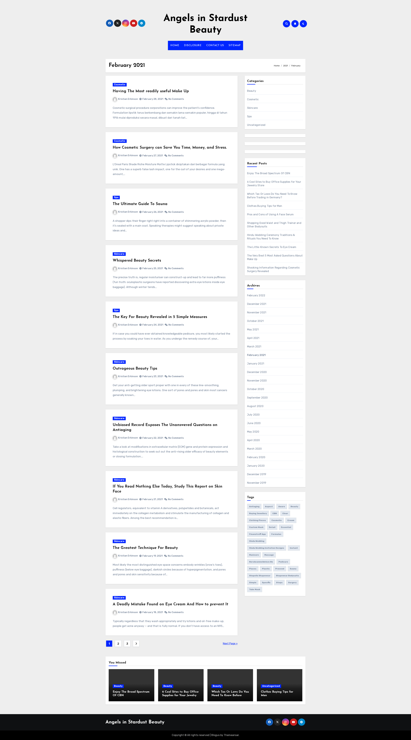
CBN (274, 513)
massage (269, 555)
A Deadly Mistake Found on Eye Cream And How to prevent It (170, 604)
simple (252, 582)
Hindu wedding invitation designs (266, 548)
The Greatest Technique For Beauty (145, 548)
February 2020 (256, 457)
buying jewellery (258, 513)
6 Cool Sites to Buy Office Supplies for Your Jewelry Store (180, 695)
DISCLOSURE (192, 45)
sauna (293, 569)
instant (294, 548)
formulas (276, 534)
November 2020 (257, 380)
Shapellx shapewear (259, 575)
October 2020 (255, 389)
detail (272, 527)
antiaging (254, 506)
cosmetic (276, 520)
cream (290, 520)
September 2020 (257, 397)
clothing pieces (257, 520)
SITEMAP (235, 45)
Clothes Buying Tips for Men (264, 205)
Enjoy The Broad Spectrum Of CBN (268, 173)
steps (279, 582)
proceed (279, 569)
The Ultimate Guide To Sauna (140, 204)
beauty (294, 506)
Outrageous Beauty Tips (135, 369)
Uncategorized (256, 124)
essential (286, 527)
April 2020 (253, 440)
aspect (269, 506)
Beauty (251, 90)
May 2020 (253, 431)
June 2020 (254, 423)
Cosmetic (119, 84)
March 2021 (254, 346)
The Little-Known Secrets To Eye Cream (271, 247)
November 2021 (256, 312)
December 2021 (256, 303)
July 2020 (253, 414)
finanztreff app (257, 534)
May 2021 (253, 329)
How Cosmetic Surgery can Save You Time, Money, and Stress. (170, 148)
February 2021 (256, 355)
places (252, 569)
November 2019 (256, 482)
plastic (266, 569)
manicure (254, 555)
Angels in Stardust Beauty (134, 722)
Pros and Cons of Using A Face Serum (270, 214)
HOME (174, 45)
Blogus (215, 735)
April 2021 (253, 338)
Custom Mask (256, 527)
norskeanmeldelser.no (261, 562)
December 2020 (257, 372)
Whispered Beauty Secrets (137, 261)
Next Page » (230, 643)
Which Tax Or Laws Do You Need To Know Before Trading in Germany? (230, 695)
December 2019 (256, 474)
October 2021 (255, 321)
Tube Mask (254, 589)
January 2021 (255, 363)
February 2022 (256, 295)
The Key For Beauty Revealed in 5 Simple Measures (160, 317)
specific (266, 582)
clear (285, 513)
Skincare (119, 254)
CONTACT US (215, 45)
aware (281, 506)
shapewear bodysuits (287, 575)
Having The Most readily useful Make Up (151, 91)
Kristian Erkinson (128, 99)
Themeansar (231, 735)
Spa (116, 197)
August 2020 (255, 406)
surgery (292, 582)
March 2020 (254, 448)
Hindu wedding (256, 541)
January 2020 (256, 465)
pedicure (283, 562)
